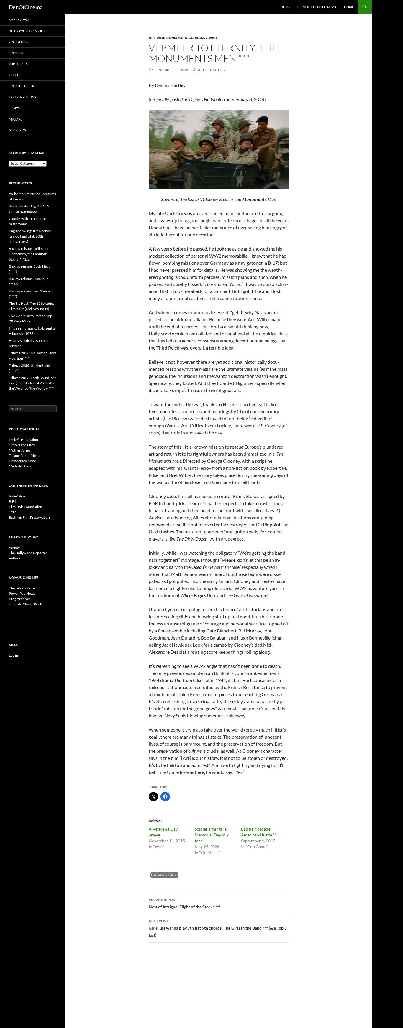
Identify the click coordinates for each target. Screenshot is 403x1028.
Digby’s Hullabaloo (23, 439)
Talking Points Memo (25, 455)
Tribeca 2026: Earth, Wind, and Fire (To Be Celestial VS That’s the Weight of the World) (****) (33, 383)
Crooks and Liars (22, 445)
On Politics (19, 42)
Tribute (15, 75)
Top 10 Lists (18, 64)
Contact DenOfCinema (316, 7)
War (212, 37)
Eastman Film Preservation (29, 517)
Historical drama (189, 37)
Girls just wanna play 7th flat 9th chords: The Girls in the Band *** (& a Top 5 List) (218, 928)
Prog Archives (19, 599)
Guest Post (18, 130)
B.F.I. (13, 501)
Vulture (14, 558)
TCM (12, 512)
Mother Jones (19, 450)
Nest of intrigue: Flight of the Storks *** (185, 903)
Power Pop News (22, 593)
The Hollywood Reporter (28, 553)
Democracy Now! (22, 461)
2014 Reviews (165, 875)
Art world (159, 37)
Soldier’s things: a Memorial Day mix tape (212, 834)
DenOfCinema (25, 7)
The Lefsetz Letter (22, 588)
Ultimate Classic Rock (25, 604)
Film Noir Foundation (25, 507)
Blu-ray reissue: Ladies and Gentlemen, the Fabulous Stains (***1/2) (29, 253)
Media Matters (20, 466)
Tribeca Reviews (22, 97)
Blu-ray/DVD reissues (27, 31)
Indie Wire (17, 496)
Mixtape (15, 119)
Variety (14, 547)
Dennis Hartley (211, 69)
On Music (17, 53)
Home (349, 7)
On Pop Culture (22, 86)
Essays (14, 108)
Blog (285, 7)
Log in (13, 655)
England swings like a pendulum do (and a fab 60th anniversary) (31, 236)
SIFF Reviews (19, 20)
